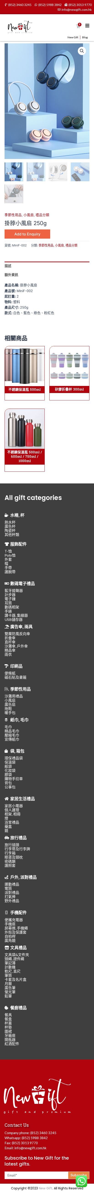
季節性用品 (13, 215)
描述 (8, 266)
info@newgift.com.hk (30, 1148)
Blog (85, 37)
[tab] (47, 266)
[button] (82, 51)
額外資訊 (11, 275)
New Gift (73, 37)
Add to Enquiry (27, 234)
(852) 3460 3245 (43, 1133)
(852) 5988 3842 (35, 1138)
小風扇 (29, 215)
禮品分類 (42, 215)
